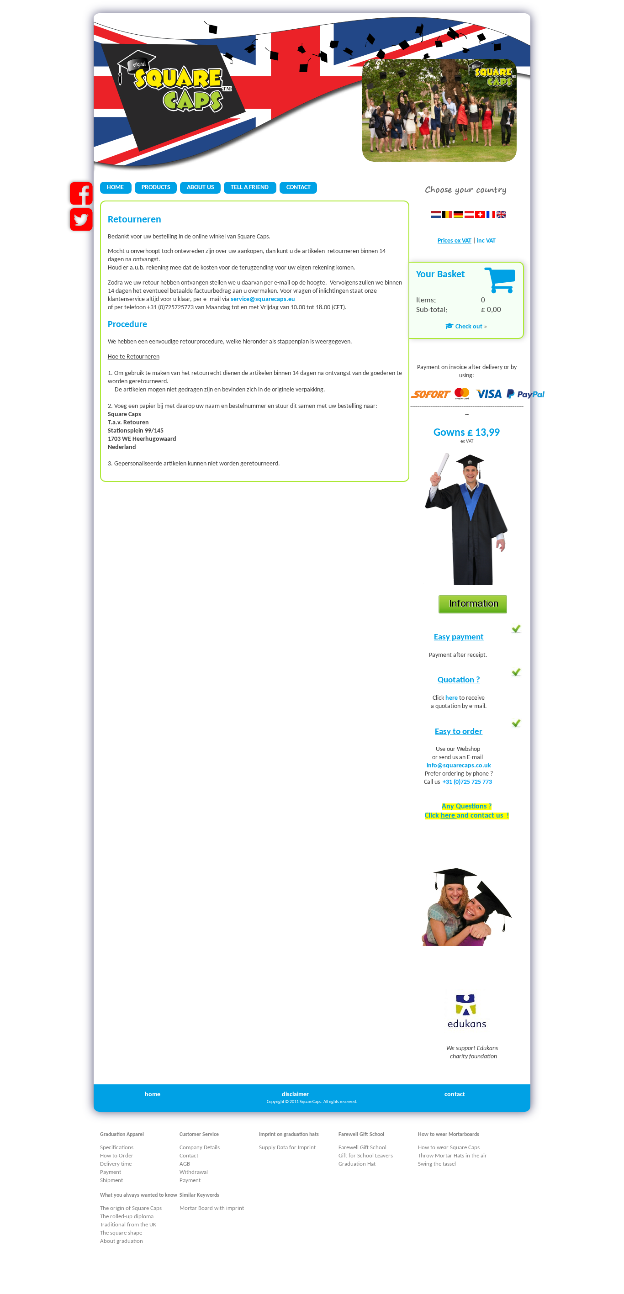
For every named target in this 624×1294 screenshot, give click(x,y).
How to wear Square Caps (449, 1148)
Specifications (116, 1148)
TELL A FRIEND (250, 187)
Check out (468, 326)
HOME (116, 187)
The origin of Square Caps (131, 1208)
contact (454, 1095)
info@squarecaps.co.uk (459, 765)
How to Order (116, 1156)
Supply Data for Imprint (287, 1148)
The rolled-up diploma (126, 1217)
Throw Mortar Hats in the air (452, 1156)
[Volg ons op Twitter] (81, 227)
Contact (189, 1156)
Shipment (111, 1180)
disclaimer (295, 1095)
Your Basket (440, 275)
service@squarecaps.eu (263, 299)
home (152, 1095)
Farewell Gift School (362, 1148)
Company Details (200, 1148)
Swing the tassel (437, 1164)
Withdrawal (194, 1172)
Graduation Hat (356, 1164)
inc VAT (486, 241)
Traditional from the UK (128, 1225)
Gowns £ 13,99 (467, 433)
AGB (185, 1164)
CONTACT (298, 187)
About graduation (121, 1241)
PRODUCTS (156, 187)
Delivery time (116, 1164)
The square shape (121, 1233)
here (452, 698)
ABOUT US (200, 187)
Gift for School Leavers (365, 1156)
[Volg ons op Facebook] (81, 201)
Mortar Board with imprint (212, 1208)
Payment (110, 1172)
